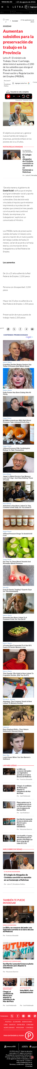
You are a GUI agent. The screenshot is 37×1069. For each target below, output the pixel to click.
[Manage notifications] (32, 1057)
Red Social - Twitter (12, 1016)
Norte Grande (9, 1027)
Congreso (29, 1027)
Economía (17, 1021)
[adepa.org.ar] (25, 1047)
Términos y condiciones (16, 1064)
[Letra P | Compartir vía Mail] (32, 329)
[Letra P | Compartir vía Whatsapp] (8, 329)
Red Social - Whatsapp (35, 1016)
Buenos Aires (27, 1021)
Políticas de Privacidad (28, 1065)
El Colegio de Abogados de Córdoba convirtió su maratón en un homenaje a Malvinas (17, 877)
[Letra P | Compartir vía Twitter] (14, 329)
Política (8, 1021)
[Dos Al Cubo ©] (10, 1046)
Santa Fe (12, 1024)
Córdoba (29, 1024)
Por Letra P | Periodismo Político (7, 83)
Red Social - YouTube (29, 1016)
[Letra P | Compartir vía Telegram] (26, 329)
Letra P (7, 21)
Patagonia (20, 1027)
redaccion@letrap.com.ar (24, 1062)
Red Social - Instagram (23, 1016)
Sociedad (15, 21)
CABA (6, 1024)
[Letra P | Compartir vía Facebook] (20, 329)
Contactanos (4, 1016)
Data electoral (16, 12)
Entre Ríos (21, 1024)
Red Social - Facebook (17, 1016)
